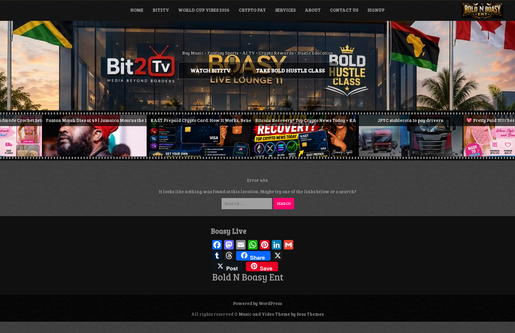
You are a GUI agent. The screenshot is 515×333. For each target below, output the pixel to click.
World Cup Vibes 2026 (203, 10)
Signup (375, 10)
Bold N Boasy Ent (247, 277)
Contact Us (344, 10)
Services (285, 10)
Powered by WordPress (257, 303)
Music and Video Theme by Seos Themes (281, 314)
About (313, 10)
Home (136, 10)
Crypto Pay (252, 10)
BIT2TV (161, 10)
